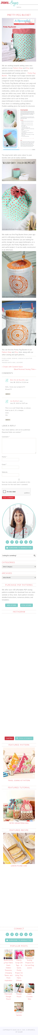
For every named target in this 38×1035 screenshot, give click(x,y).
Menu (19, 7)
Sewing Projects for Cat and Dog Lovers (29, 964)
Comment (6, 437)
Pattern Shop (17, 68)
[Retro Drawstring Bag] (19, 805)
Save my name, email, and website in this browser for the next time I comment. (16, 483)
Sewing (14, 358)
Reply (8, 394)
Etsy (27, 68)
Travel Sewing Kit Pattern (19, 780)
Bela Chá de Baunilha (17, 380)
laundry (19, 362)
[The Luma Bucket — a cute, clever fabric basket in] (19, 625)
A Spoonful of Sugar (9, 8)
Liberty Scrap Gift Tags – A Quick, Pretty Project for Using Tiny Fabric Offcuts (19, 970)
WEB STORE (11, 605)
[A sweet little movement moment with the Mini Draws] (19, 644)
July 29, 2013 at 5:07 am (18, 403)
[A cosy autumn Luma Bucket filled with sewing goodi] (19, 724)
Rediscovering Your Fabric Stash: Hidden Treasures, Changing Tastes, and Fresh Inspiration (8, 970)
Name (4, 457)
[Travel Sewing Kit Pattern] (19, 763)
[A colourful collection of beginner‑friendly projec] (19, 684)
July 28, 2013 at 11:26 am (19, 382)
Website (4, 472)
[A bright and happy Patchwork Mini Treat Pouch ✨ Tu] (19, 704)
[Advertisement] (19, 892)
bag (14, 362)
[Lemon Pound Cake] (19, 848)
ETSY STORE (26, 605)
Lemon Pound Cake (19, 866)
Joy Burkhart (14, 401)
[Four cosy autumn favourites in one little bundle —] (19, 664)
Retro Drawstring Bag (19, 823)
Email (4, 464)
